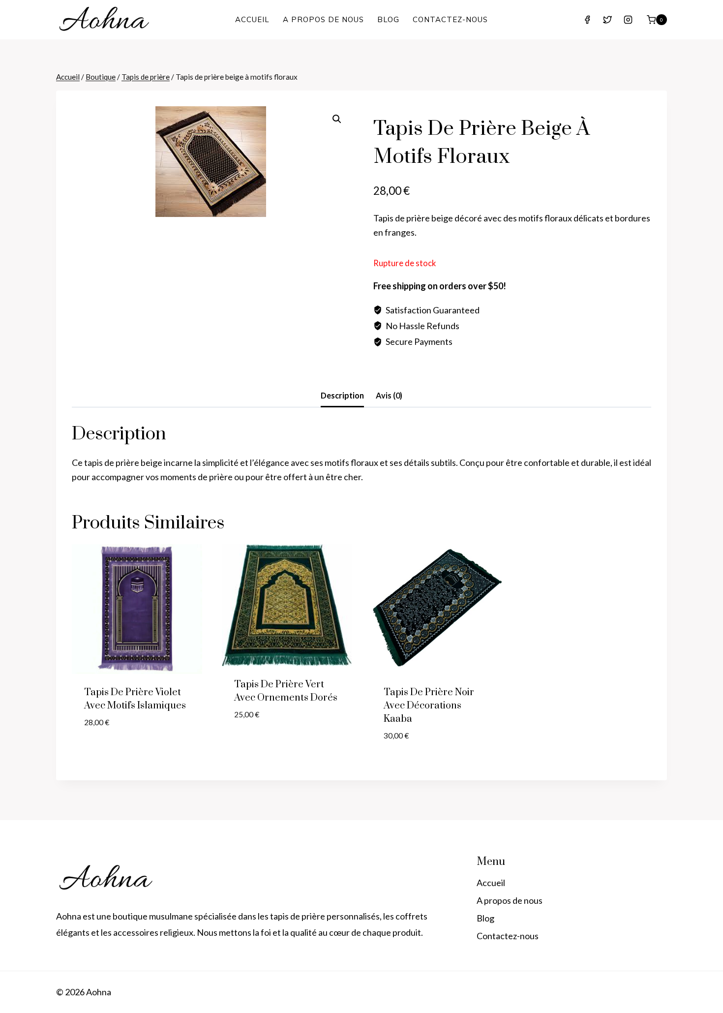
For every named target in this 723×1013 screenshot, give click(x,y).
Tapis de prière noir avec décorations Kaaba (429, 705)
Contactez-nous (450, 19)
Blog (388, 19)
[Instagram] (628, 20)
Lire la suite (109, 752)
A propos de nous (323, 19)
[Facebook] (587, 20)
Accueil (252, 19)
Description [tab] (342, 395)
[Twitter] (607, 20)
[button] (337, 119)
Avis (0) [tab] (389, 395)
